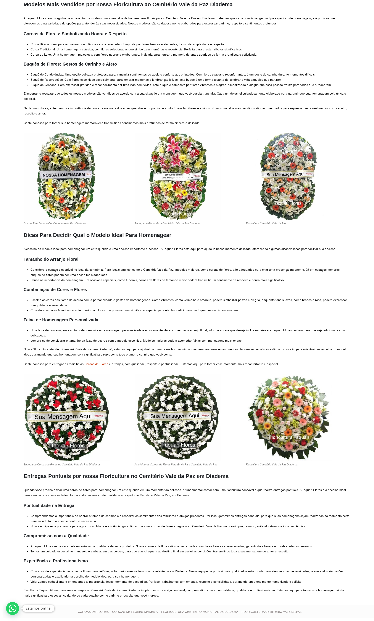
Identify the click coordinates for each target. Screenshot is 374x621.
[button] (12, 608)
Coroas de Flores (96, 364)
